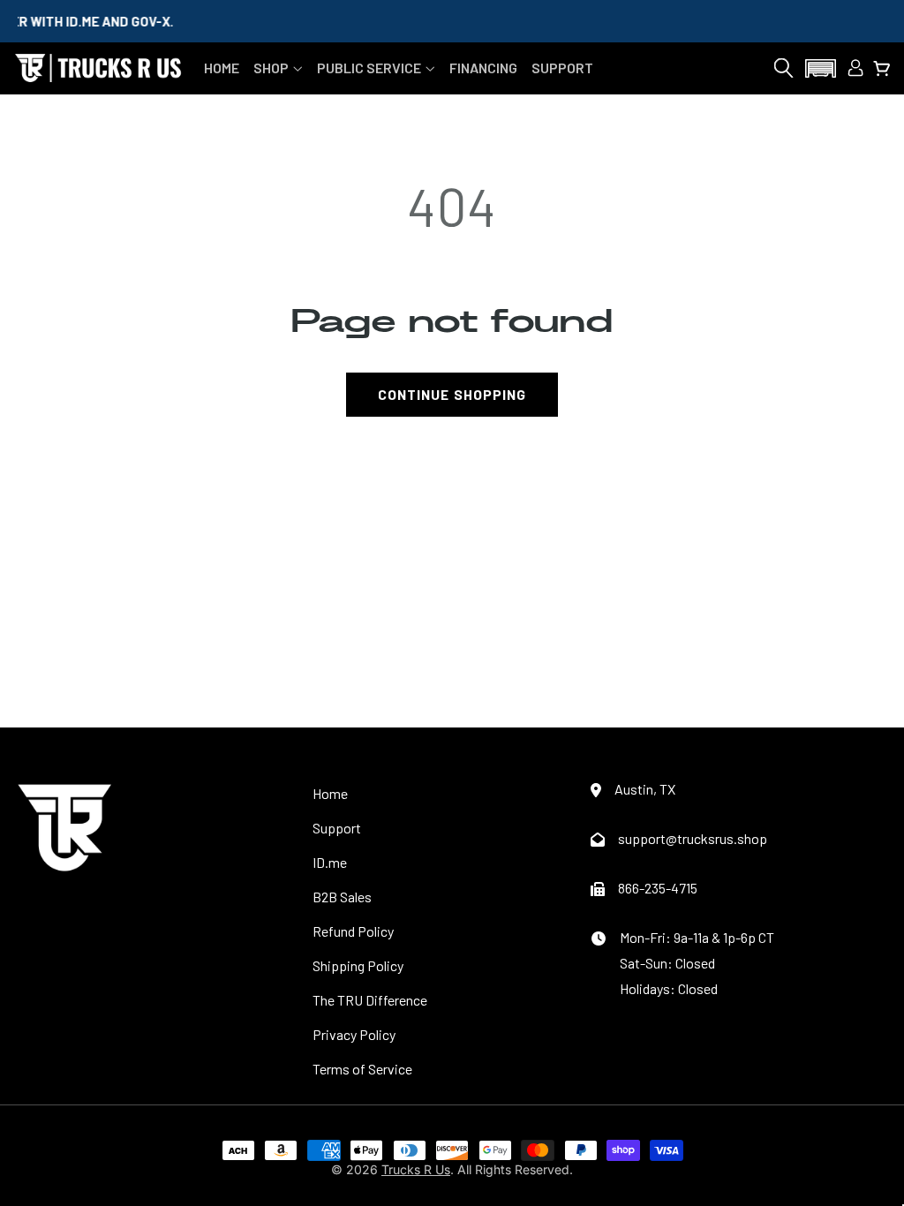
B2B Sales (342, 896)
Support (337, 827)
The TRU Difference (370, 999)
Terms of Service (362, 1068)
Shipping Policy (358, 965)
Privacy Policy (354, 1034)
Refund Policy (353, 931)
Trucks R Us (415, 1169)
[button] (278, 68)
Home (330, 793)
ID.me (330, 862)
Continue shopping (452, 394)
